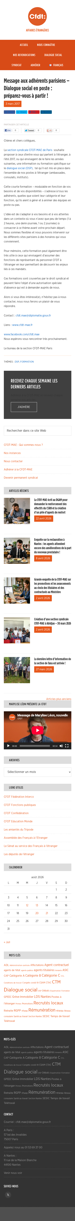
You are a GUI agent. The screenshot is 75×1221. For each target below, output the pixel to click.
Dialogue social (21, 990)
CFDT (37, 16)
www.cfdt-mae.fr (22, 325)
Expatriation (55, 991)
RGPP (17, 1010)
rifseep (25, 1011)
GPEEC (8, 997)
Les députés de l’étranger (19, 854)
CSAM (42, 983)
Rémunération (41, 1010)
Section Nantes (35, 1016)
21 (47, 913)
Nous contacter (13, 461)
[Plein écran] (67, 746)
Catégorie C (51, 975)
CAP (6, 976)
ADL (6, 965)
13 (37, 905)
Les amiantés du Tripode (18, 829)
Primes (18, 1004)
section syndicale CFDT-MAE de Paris (29, 150)
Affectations (37, 965)
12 (27, 905)
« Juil (7, 942)
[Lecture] (8, 746)
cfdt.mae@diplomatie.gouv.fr (33, 315)
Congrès (26, 983)
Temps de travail (60, 1016)
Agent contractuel (56, 965)
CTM (56, 982)
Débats (46, 991)
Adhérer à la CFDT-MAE (18, 469)
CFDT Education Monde (18, 821)
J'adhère (24, 407)
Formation (27, 362)
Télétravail (9, 1021)
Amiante (58, 970)
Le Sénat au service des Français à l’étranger (31, 846)
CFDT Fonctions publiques (20, 805)
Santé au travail (21, 1016)
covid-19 (35, 983)
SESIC (46, 1016)
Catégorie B (33, 975)
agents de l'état (12, 970)
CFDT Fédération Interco (19, 796)
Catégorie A (17, 975)
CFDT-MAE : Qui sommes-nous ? (23, 445)
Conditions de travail (13, 983)
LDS (37, 996)
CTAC (48, 983)
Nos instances (12, 453)
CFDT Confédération (16, 813)
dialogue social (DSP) (19, 168)
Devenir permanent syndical (21, 477)
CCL (62, 976)
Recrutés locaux (48, 1003)
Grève (15, 996)
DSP (17, 362)
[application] (37, 730)
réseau (59, 1010)
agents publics (27, 970)
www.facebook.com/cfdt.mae (21, 334)
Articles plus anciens (58, 699)
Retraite (8, 1010)
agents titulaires (44, 970)
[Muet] (61, 746)
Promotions (27, 1004)
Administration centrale (20, 965)
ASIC (65, 970)
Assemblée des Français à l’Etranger (26, 837)
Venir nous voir (13, 1173)
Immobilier (26, 996)
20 (37, 913)
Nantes (46, 996)
